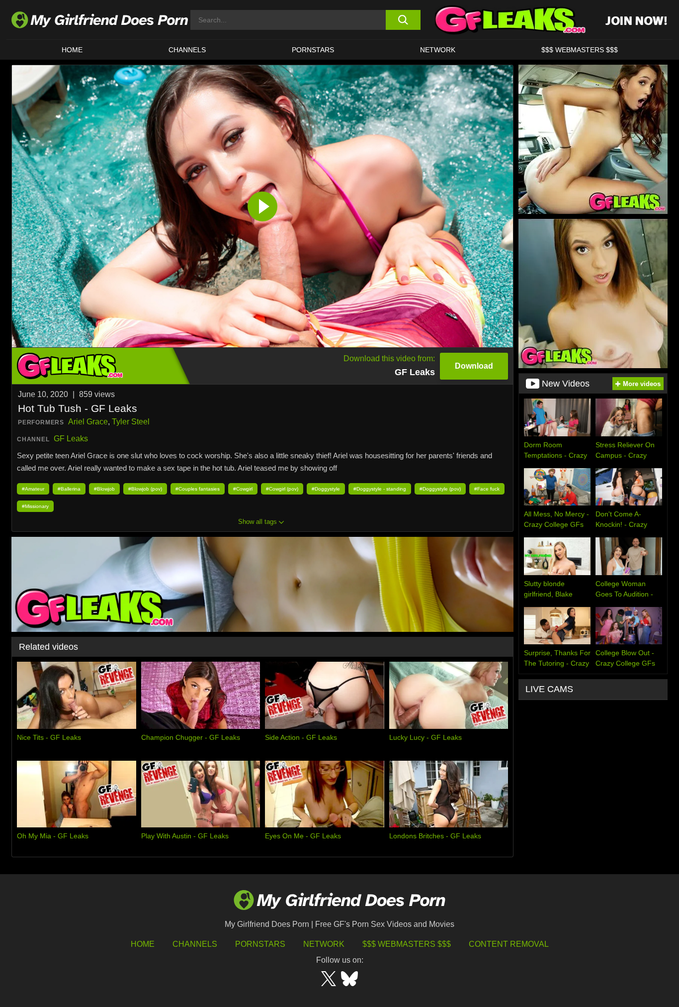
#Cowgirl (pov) (282, 489)
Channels (194, 944)
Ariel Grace (88, 421)
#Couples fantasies (197, 489)
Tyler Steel (131, 421)
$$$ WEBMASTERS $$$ (579, 50)
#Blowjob (104, 489)
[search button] (403, 20)
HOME (72, 50)
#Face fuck (487, 489)
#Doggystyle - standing (379, 489)
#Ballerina (69, 489)
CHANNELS (187, 50)
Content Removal (509, 944)
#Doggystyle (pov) (440, 489)
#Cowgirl (243, 489)
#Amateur (33, 489)
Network (437, 50)
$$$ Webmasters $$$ (406, 944)
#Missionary (35, 506)
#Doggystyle (326, 489)
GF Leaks (71, 438)
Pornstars (313, 50)
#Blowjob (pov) (145, 489)
